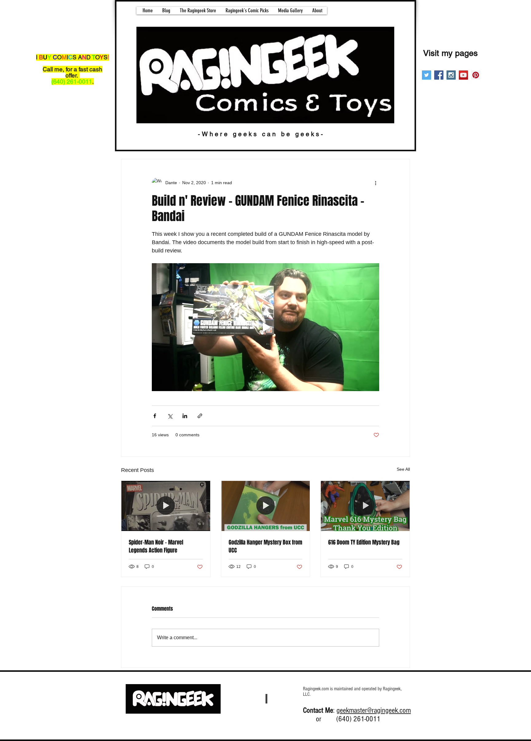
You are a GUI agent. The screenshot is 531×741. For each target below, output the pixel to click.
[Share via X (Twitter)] (170, 416)
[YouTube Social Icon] (463, 75)
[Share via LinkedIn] (185, 416)
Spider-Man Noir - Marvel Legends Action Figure (156, 546)
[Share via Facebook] (155, 416)
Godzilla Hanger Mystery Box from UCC (265, 546)
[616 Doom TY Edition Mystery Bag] (365, 506)
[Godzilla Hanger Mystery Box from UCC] (265, 506)
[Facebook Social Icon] (438, 75)
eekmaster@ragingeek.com (375, 710)
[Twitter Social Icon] (426, 75)
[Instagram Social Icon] (451, 75)
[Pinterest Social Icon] (475, 75)
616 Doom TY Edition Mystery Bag (363, 542)
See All (403, 469)
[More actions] (375, 182)
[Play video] (265, 327)
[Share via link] (200, 416)
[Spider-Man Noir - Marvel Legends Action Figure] (165, 506)
